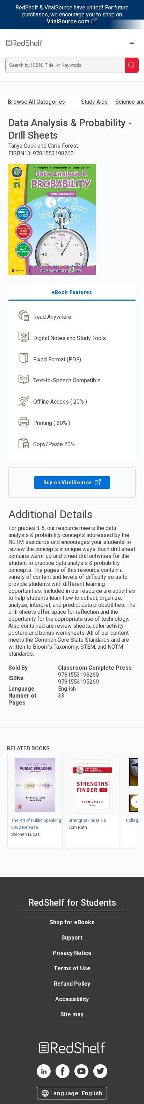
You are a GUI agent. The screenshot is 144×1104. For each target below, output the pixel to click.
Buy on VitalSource (68, 482)
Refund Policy (72, 983)
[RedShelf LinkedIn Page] (44, 1076)
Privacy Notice (72, 953)
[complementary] (72, 789)
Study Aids (94, 101)
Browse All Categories (36, 101)
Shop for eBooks (72, 922)
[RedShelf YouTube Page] (81, 1076)
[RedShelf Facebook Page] (63, 1076)
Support (72, 937)
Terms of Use (72, 968)
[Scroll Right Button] (137, 801)
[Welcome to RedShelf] (24, 43)
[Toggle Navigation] (132, 43)
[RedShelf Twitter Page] (100, 1076)
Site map (72, 1014)
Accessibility (72, 999)
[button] (71, 316)
